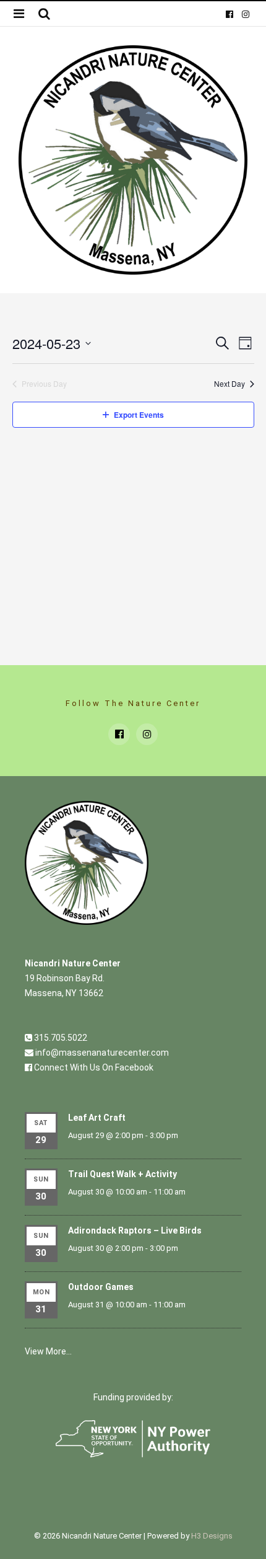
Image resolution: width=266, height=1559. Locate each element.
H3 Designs (212, 1535)
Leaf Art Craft (97, 1118)
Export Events (139, 414)
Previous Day (44, 384)
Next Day (229, 384)
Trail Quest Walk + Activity (122, 1174)
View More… (48, 1351)
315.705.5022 (59, 1038)
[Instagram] (245, 13)
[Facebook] (229, 13)
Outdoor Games (101, 1287)
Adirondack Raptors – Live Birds (135, 1230)
